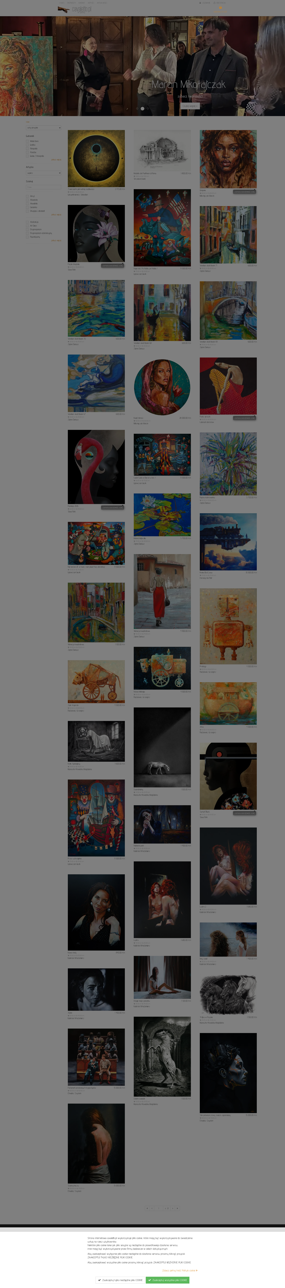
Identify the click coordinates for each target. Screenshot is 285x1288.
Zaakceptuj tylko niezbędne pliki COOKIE (121, 1280)
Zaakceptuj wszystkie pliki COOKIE (169, 1280)
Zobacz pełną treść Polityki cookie (179, 1270)
